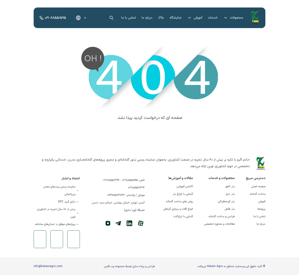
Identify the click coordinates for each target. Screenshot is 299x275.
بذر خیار (230, 194)
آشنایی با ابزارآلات (183, 216)
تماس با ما (128, 17)
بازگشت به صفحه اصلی (149, 132)
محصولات (236, 17)
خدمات (213, 17)
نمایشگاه (176, 17)
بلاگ (161, 17)
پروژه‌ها (261, 209)
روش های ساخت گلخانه (179, 201)
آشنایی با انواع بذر (183, 194)
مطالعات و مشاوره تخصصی (219, 224)
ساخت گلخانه (257, 194)
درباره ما (147, 17)
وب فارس (109, 266)
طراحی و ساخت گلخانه (222, 216)
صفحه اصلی (258, 186)
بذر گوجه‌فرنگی (226, 201)
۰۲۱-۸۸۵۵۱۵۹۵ (55, 17)
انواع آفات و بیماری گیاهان (178, 209)
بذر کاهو (230, 186)
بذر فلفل (230, 209)
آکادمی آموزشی (185, 186)
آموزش (198, 17)
